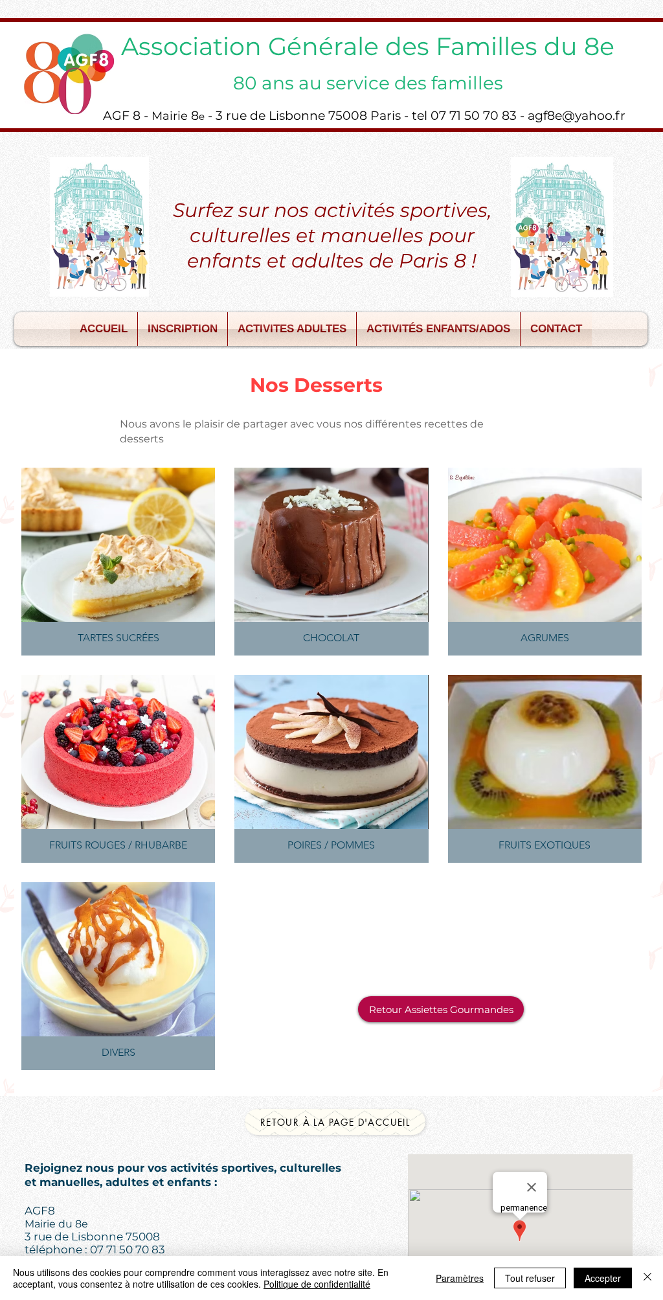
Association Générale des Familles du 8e (367, 46)
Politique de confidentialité (317, 1283)
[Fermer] (647, 1278)
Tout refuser (530, 1277)
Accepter (603, 1277)
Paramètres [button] (460, 1277)
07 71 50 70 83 (127, 1249)
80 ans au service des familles (368, 83)
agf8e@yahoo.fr (576, 115)
